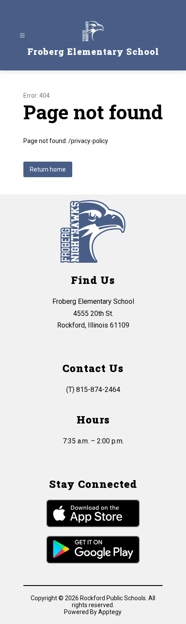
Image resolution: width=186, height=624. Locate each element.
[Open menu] (22, 36)
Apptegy (110, 611)
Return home (48, 169)
